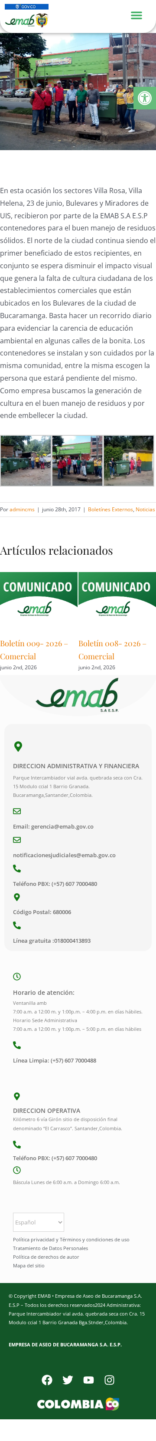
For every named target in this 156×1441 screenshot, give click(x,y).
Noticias (145, 509)
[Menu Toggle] (140, 14)
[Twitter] (67, 1380)
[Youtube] (88, 1380)
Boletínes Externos (110, 509)
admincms (22, 509)
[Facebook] (46, 1380)
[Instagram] (109, 1380)
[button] (144, 98)
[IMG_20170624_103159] (78, 91)
